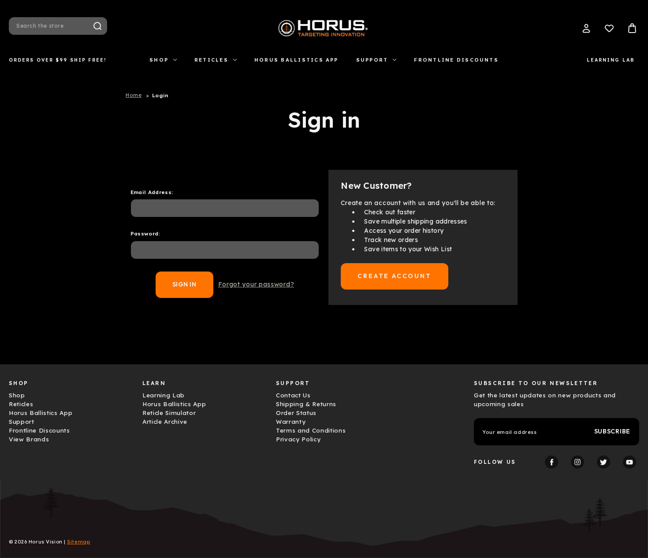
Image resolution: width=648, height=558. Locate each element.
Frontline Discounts (456, 60)
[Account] (586, 28)
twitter (603, 462)
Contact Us (293, 395)
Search (97, 26)
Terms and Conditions (311, 430)
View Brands (29, 439)
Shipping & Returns (306, 403)
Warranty (290, 421)
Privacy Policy (298, 439)
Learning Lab (611, 60)
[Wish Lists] (609, 28)
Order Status (296, 412)
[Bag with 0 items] (632, 28)
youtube (629, 462)
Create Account (394, 276)
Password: (145, 233)
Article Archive (164, 421)
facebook (551, 462)
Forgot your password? (256, 284)
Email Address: (151, 192)
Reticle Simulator (169, 412)
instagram (577, 462)
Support (372, 60)
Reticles (211, 60)
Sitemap (78, 542)
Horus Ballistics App (296, 60)
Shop (158, 60)
